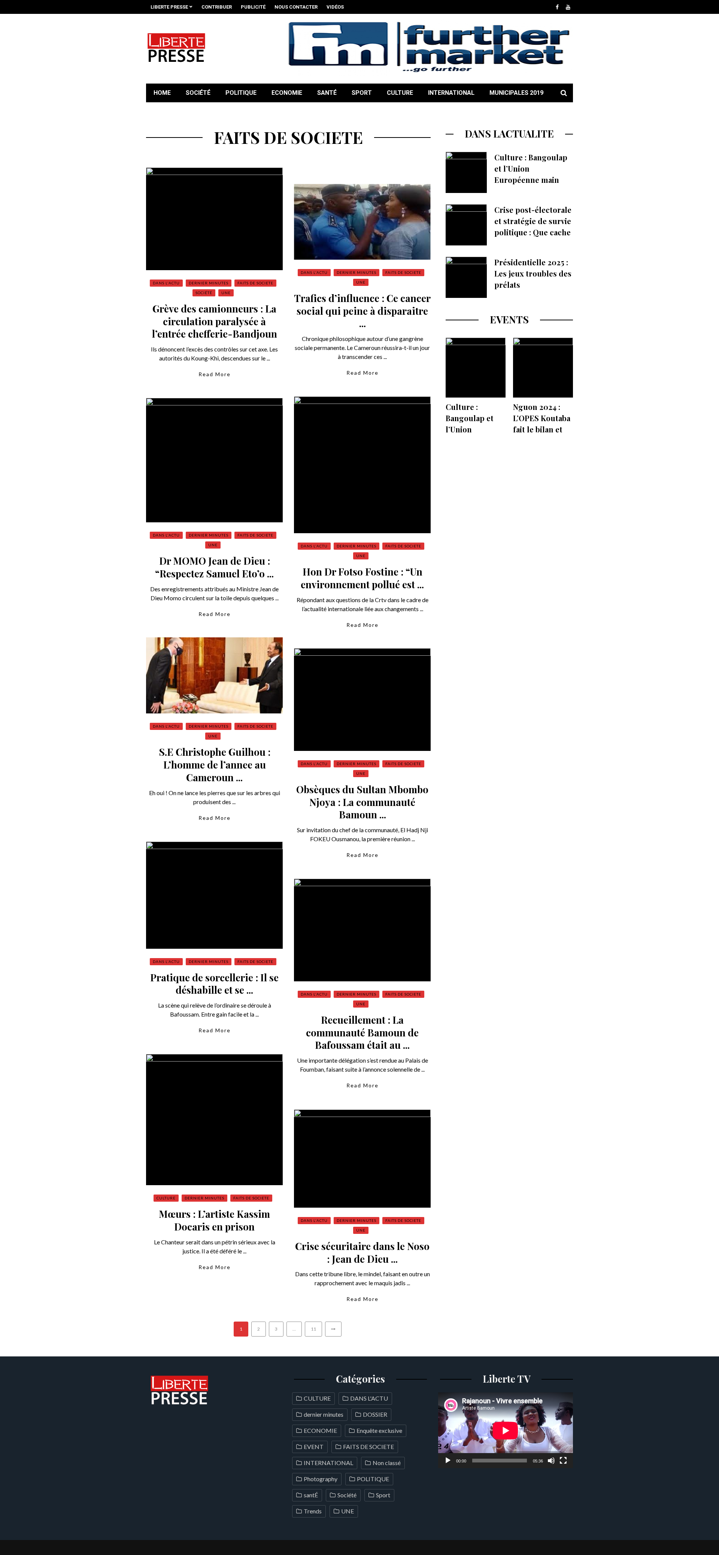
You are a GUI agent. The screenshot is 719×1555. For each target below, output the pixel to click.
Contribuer (216, 7)
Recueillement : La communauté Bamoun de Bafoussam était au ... (362, 1032)
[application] (505, 1430)
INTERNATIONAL (451, 92)
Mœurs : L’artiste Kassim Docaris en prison (214, 1220)
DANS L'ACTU (166, 283)
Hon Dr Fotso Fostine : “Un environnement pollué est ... (362, 578)
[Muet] (551, 1460)
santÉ (327, 92)
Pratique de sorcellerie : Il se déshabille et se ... (214, 984)
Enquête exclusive (379, 1430)
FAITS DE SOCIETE (255, 283)
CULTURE (400, 92)
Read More (214, 374)
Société (198, 92)
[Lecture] (448, 1460)
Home (162, 92)
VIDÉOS (335, 7)
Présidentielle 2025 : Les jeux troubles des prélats (532, 273)
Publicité (253, 7)
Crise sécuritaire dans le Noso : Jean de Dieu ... (362, 1252)
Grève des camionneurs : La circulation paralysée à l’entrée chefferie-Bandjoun (214, 321)
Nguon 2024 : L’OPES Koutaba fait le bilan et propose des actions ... (541, 429)
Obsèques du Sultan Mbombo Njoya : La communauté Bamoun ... (362, 802)
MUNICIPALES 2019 (516, 92)
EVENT (314, 1446)
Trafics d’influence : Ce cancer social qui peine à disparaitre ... (362, 311)
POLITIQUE (241, 92)
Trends (313, 1511)
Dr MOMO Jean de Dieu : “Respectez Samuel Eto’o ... (214, 567)
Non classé (387, 1462)
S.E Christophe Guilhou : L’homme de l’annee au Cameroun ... (214, 764)
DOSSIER (375, 1414)
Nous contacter (296, 7)
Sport (362, 92)
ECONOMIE (286, 92)
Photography (320, 1478)
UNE (226, 292)
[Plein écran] (563, 1460)
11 (313, 1329)
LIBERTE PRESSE (169, 7)
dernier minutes (208, 283)
